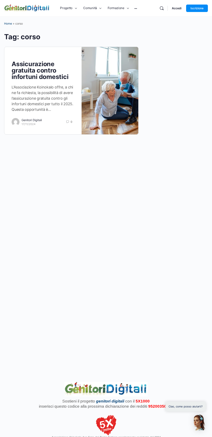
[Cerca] (162, 8)
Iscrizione (197, 8)
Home (8, 23)
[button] (199, 422)
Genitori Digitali (32, 120)
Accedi (177, 8)
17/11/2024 (28, 124)
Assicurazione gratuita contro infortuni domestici (40, 70)
